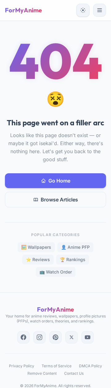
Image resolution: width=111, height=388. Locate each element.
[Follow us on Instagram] (39, 337)
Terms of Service (57, 366)
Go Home (59, 181)
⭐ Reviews (38, 259)
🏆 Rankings (72, 259)
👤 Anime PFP (75, 247)
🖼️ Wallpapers (36, 247)
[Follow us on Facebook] (23, 337)
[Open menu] (99, 10)
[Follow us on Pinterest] (55, 337)
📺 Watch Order (55, 271)
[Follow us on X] (71, 337)
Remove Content (42, 373)
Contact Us (74, 373)
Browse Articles (59, 199)
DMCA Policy (90, 366)
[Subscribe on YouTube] (87, 337)
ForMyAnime (23, 10)
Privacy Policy (21, 366)
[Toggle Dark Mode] (82, 10)
